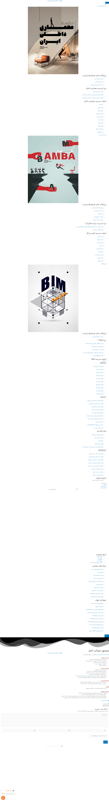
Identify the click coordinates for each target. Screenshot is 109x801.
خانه (105, 4)
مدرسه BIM (103, 263)
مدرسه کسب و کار (102, 134)
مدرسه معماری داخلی (101, 5)
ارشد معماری (103, 483)
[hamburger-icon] (107, 3)
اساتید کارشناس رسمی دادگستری (99, 654)
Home (108, 654)
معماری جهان (103, 487)
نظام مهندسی (103, 486)
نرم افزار (104, 361)
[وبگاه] (19, 730)
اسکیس (104, 484)
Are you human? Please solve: (102, 735)
